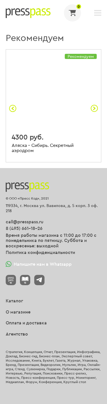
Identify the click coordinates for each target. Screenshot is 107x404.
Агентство (17, 333)
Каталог (14, 300)
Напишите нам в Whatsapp (43, 264)
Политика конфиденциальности (40, 252)
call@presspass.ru (24, 221)
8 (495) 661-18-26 (24, 228)
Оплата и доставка (26, 322)
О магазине (18, 311)
